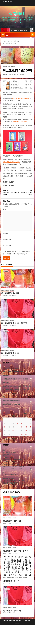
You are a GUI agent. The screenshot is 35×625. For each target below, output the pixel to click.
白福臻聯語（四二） (11, 580)
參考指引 (4, 577)
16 (26, 427)
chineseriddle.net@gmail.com (21, 98)
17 (30, 427)
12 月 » (11, 439)
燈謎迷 (9, 66)
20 (13, 431)
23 (26, 431)
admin (5, 74)
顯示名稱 (6, 233)
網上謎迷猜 (13, 66)
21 (17, 431)
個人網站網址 (7, 245)
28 (17, 434)
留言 (4, 209)
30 (26, 434)
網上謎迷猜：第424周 (10, 353)
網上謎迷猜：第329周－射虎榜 (10, 192)
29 (22, 434)
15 (22, 427)
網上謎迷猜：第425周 (10, 293)
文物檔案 (16, 577)
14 (17, 427)
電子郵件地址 (7, 239)
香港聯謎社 (17, 13)
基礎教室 (9, 577)
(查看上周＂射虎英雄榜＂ (21, 122)
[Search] (29, 34)
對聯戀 (12, 577)
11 (5, 427)
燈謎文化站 (5, 66)
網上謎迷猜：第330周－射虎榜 (25, 192)
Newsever (26, 620)
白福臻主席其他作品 (23, 577)
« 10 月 (5, 439)
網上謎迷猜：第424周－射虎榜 (14, 323)
